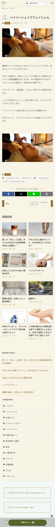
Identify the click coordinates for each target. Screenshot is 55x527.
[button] (8, 194)
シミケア (9, 405)
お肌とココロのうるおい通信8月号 (17, 377)
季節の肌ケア (11, 435)
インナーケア (11, 429)
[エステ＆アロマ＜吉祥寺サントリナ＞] (4, 3)
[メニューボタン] (52, 3)
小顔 (34, 178)
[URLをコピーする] (47, 194)
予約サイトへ (26, 522)
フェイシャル (11, 411)
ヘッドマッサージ (10, 384)
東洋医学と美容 (12, 441)
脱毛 (7, 446)
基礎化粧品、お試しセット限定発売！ (18, 392)
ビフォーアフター (13, 423)
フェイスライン (43, 178)
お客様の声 (10, 452)
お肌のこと (10, 417)
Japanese (33, 3)
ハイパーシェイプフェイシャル (14, 181)
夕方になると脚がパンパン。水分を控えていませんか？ (26, 370)
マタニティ (10, 476)
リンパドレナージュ (12, 178)
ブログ (7, 23)
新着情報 (9, 464)
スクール (9, 458)
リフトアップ (26, 178)
